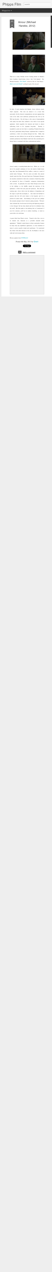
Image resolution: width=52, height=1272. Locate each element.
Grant (36, 241)
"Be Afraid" (23, 81)
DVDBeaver (24, 238)
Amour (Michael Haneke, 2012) (27, 23)
